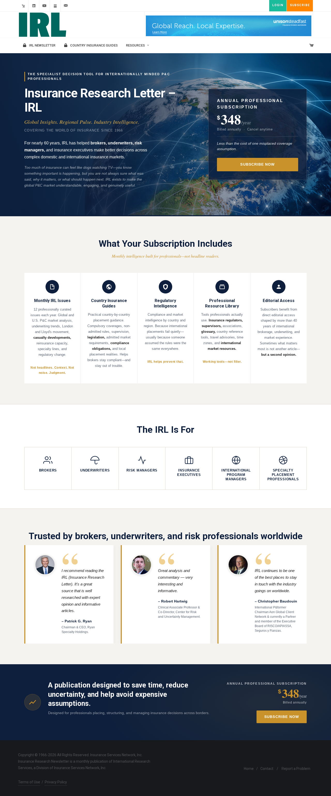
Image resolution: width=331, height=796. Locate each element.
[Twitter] (23, 5)
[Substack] (55, 5)
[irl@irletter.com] (66, 5)
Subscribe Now (257, 164)
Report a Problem (296, 769)
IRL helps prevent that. (165, 362)
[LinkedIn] (34, 5)
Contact (266, 769)
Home (249, 769)
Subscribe (300, 5)
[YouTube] (44, 5)
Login (277, 5)
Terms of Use (29, 782)
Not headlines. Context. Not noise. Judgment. (52, 370)
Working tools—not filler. (222, 362)
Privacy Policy (56, 782)
